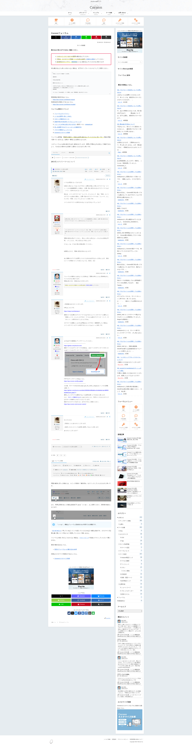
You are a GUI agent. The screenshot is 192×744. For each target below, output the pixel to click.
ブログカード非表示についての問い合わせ (87, 469)
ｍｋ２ (120, 102)
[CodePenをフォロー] (89, 613)
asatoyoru (65, 469)
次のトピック (105, 446)
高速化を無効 (90, 59)
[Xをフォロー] (72, 613)
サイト (57, 286)
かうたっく (57, 222)
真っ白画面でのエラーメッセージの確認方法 (67, 127)
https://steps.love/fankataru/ (72, 311)
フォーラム (55, 152)
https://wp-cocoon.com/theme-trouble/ (64, 104)
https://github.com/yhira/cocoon (73, 345)
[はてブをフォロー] (82, 613)
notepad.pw (88, 124)
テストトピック (84, 537)
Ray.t (119, 152)
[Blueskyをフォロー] (75, 613)
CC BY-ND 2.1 (56, 530)
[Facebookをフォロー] (79, 613)
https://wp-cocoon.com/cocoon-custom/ (75, 404)
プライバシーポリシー (123, 739)
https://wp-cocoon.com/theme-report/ (64, 99)
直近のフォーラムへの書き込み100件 (65, 549)
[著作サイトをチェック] (69, 613)
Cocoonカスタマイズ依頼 (62, 132)
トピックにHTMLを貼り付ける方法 (65, 124)
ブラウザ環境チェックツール (63, 130)
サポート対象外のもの (74, 397)
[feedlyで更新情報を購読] (93, 613)
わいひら (54, 269)
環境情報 (74, 62)
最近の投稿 (71, 152)
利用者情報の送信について (136, 739)
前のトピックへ (97, 446)
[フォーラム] (52, 157)
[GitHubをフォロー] (86, 613)
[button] (106, 37)
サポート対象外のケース (61, 119)
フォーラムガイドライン (61, 113)
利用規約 (114, 739)
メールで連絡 (107, 739)
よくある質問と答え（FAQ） (63, 116)
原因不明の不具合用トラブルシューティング (67, 121)
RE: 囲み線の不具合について (126, 124)
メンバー (63, 152)
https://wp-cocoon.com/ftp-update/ (73, 381)
